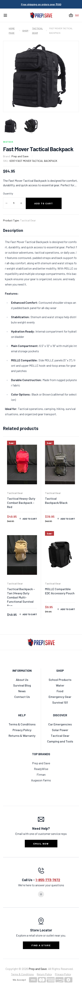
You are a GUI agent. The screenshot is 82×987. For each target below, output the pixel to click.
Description (13, 230)
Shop (24, 30)
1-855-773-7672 (47, 880)
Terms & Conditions (22, 974)
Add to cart (30, 518)
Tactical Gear (37, 30)
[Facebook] (41, 894)
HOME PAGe (12, 30)
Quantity (8, 193)
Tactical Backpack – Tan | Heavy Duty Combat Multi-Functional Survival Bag (21, 597)
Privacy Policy (63, 974)
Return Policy (44, 974)
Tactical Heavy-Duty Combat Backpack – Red (21, 503)
